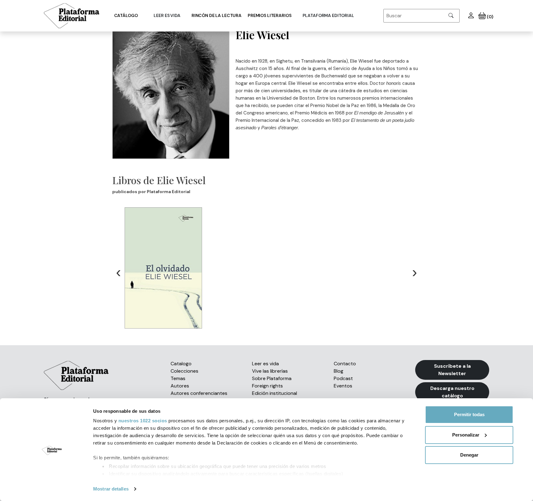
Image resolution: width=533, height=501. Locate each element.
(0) (489, 16)
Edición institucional (274, 393)
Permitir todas (469, 414)
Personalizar (465, 434)
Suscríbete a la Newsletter (452, 370)
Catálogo (126, 15)
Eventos (343, 386)
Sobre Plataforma (271, 378)
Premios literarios (269, 15)
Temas (178, 378)
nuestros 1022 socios (142, 420)
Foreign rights (267, 386)
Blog (338, 371)
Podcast (343, 378)
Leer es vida (265, 363)
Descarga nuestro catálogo (452, 392)
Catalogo (181, 363)
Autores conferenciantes (199, 393)
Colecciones (184, 371)
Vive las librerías (270, 371)
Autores (180, 386)
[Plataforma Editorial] (71, 15)
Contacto (345, 363)
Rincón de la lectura (217, 15)
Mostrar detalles (111, 488)
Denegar (469, 455)
